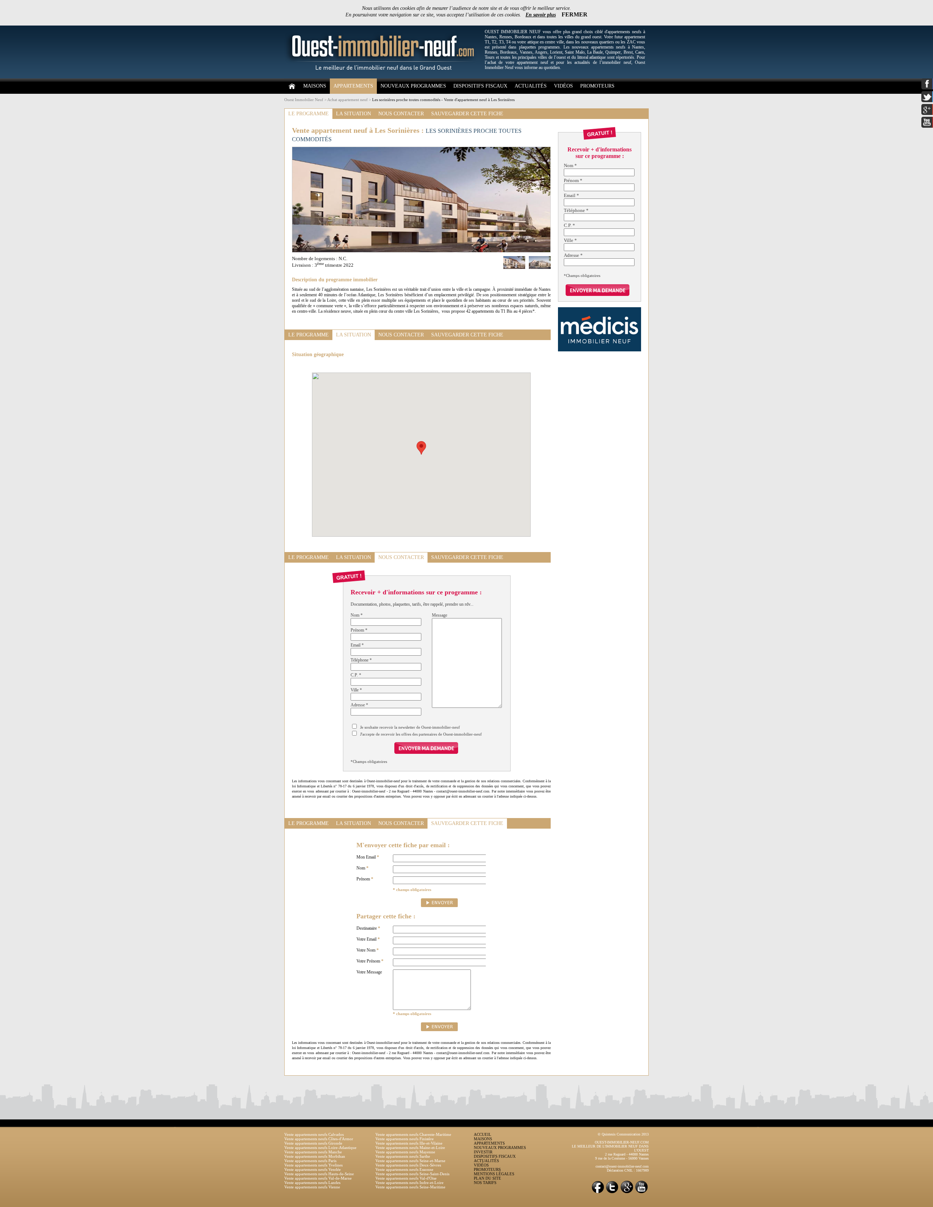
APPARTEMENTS (353, 86)
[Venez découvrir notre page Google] (627, 1193)
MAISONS (314, 86)
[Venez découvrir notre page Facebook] (597, 1193)
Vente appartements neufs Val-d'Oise (406, 1178)
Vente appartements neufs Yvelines (313, 1165)
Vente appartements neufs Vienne (312, 1187)
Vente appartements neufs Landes (312, 1182)
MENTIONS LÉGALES (494, 1174)
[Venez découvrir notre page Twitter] (612, 1193)
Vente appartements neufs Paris (310, 1160)
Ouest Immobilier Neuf (303, 99)
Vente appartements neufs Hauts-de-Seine (319, 1174)
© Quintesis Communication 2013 (623, 1134)
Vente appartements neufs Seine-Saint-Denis (412, 1174)
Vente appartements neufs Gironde (313, 1143)
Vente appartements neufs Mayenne (405, 1152)
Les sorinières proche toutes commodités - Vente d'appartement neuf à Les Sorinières (443, 99)
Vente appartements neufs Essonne (404, 1169)
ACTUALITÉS (531, 86)
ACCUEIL (482, 1134)
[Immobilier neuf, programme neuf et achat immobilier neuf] (382, 77)
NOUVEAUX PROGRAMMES (413, 86)
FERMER (574, 14)
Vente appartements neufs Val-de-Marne (318, 1178)
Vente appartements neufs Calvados (314, 1134)
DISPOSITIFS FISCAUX (480, 86)
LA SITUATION (353, 113)
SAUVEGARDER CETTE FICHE (467, 113)
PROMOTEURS (597, 86)
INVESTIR (483, 1152)
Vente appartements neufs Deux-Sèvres (408, 1165)
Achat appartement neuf (347, 99)
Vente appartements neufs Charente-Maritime (413, 1134)
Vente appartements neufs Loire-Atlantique (320, 1147)
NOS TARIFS (485, 1182)
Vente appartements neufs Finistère (404, 1139)
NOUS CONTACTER (401, 113)
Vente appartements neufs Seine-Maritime (410, 1187)
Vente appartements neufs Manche (313, 1152)
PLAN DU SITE (487, 1178)
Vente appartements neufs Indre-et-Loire (409, 1182)
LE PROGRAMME (308, 113)
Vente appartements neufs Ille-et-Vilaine (408, 1143)
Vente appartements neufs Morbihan (314, 1156)
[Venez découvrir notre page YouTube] (641, 1193)
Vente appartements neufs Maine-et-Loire (410, 1147)
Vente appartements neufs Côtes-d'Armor (318, 1139)
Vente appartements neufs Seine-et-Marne (410, 1160)
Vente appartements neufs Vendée (312, 1169)
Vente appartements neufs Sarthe (402, 1156)
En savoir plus (541, 15)
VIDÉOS (563, 86)
